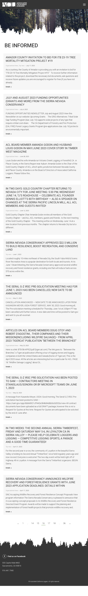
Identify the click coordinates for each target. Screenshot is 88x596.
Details (8, 87)
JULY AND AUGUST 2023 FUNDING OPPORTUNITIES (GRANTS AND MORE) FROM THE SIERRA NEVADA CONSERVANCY (37, 101)
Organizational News (12, 65)
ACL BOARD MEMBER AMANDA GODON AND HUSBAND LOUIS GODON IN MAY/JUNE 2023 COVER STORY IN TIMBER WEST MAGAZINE (41, 148)
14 (32, 523)
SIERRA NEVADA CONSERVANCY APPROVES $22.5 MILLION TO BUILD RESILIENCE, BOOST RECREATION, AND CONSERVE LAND (42, 246)
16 (43, 523)
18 (54, 523)
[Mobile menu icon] (84, 4)
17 (49, 523)
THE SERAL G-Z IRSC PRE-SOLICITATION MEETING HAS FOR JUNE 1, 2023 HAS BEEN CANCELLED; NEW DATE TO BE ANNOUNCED (41, 290)
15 (38, 523)
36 (64, 523)
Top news (22, 65)
